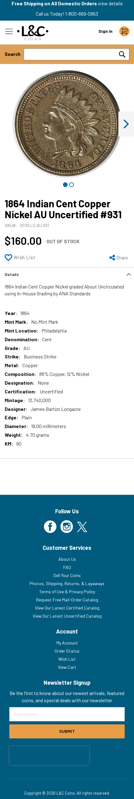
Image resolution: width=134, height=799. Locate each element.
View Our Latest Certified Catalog (67, 607)
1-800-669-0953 (81, 14)
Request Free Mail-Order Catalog (67, 599)
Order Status (67, 651)
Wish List (67, 659)
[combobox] (76, 54)
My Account (67, 642)
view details (110, 3)
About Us (67, 559)
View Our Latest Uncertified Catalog (67, 616)
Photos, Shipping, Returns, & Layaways (67, 583)
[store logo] (32, 32)
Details (12, 274)
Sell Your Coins (67, 575)
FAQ (67, 567)
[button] (126, 123)
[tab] (67, 274)
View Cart (67, 667)
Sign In (105, 31)
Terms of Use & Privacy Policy (67, 591)
